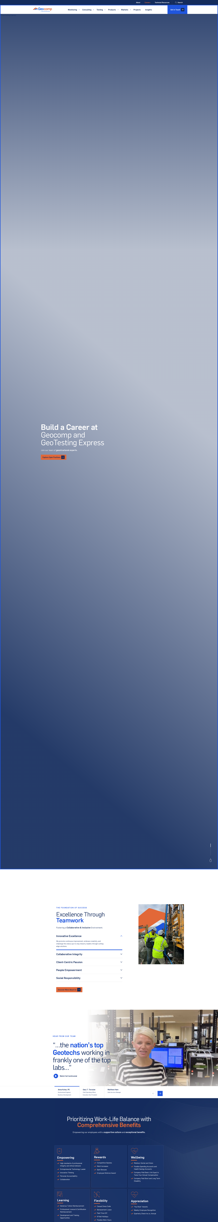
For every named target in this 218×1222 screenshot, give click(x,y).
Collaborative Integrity (69, 954)
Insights (148, 9)
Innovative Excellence (68, 936)
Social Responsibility (68, 978)
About (138, 2)
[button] (179, 2)
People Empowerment (69, 970)
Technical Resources (162, 2)
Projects (137, 9)
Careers (147, 2)
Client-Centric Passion (69, 962)
